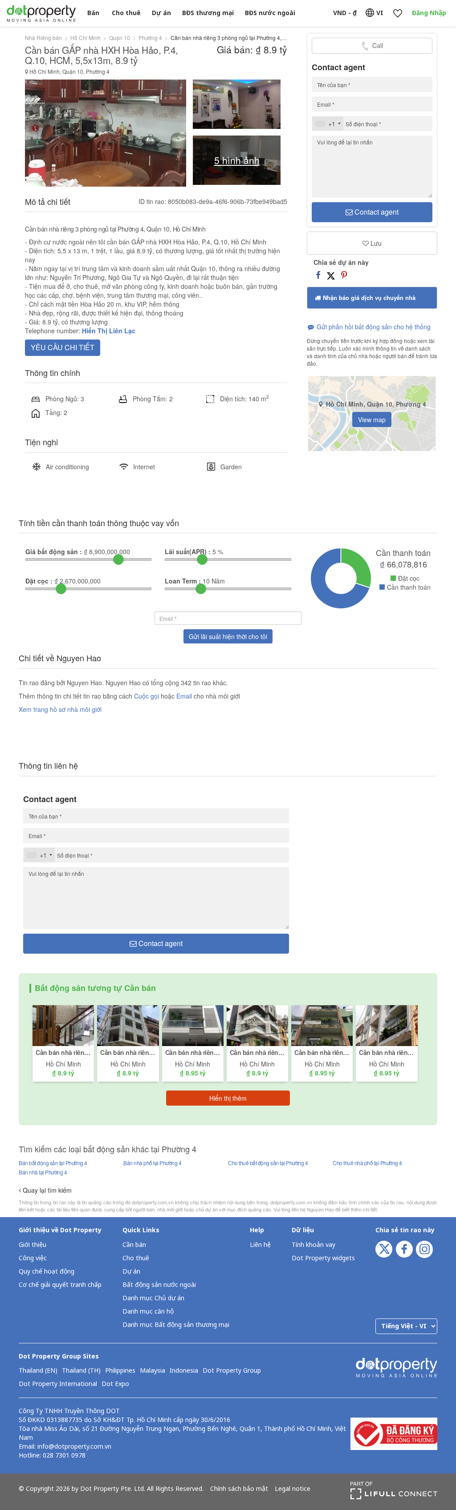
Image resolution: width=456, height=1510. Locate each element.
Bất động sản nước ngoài (159, 1285)
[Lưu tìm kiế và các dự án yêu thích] (397, 13)
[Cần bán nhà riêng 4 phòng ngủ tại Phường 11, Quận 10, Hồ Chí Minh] (257, 1024)
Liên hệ (260, 1245)
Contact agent (376, 212)
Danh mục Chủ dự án (153, 1298)
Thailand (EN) (38, 1370)
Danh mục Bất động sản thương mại (175, 1325)
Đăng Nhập (429, 13)
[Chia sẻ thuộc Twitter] (331, 274)
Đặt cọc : (39, 580)
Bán (93, 13)
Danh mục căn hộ (148, 1311)
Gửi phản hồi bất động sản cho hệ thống (373, 326)
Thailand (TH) (81, 1370)
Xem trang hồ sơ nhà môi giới (60, 709)
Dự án (161, 13)
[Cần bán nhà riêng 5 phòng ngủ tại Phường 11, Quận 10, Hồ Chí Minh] (193, 1024)
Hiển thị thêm (228, 1098)
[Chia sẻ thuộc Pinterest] (344, 274)
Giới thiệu (32, 1245)
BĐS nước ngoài (270, 13)
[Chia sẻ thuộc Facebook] (318, 274)
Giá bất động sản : (53, 551)
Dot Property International (58, 1384)
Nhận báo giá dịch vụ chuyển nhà (368, 297)
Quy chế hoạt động (46, 1271)
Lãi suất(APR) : (188, 551)
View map (372, 419)
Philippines (120, 1370)
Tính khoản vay (313, 1245)
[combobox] (327, 123)
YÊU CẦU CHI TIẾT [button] (62, 347)
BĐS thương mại (208, 13)
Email (185, 695)
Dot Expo (115, 1384)
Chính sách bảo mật (239, 1489)
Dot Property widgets (323, 1258)
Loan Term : (183, 580)
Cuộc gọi (146, 695)
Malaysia (152, 1370)
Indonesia (184, 1370)
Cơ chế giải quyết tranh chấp (60, 1285)
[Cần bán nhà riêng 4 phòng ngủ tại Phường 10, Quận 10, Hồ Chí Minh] (63, 1024)
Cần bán (134, 1245)
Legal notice (292, 1489)
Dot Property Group (232, 1370)
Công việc (33, 1258)
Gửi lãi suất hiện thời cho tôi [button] (228, 636)
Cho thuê (126, 13)
